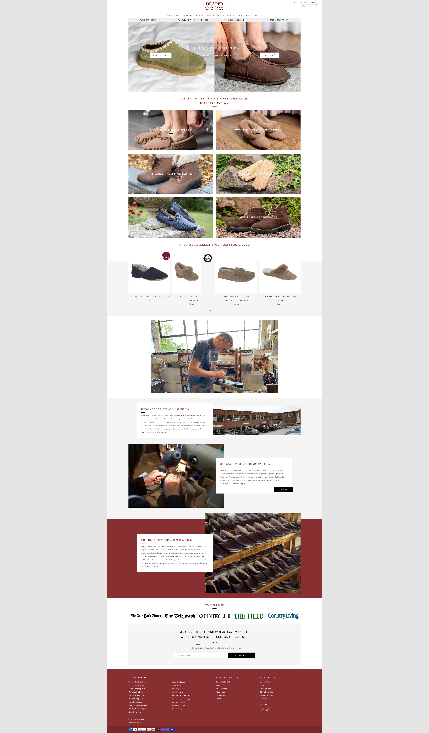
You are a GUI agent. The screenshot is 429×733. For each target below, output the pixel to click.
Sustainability (220, 695)
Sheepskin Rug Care (266, 695)
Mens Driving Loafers (179, 705)
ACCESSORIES (244, 15)
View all (214, 310)
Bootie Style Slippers (135, 702)
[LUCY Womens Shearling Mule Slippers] (280, 272)
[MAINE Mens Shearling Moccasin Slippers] (236, 272)
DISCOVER (258, 15)
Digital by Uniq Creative (134, 722)
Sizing (262, 685)
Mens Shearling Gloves (135, 699)
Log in (295, 3)
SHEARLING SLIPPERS (204, 15)
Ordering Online (265, 689)
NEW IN (169, 15)
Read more (282, 489)
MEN (178, 15)
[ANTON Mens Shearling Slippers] (149, 272)
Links (218, 685)
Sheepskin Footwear (135, 712)
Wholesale (263, 699)
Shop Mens (268, 55)
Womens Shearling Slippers (137, 682)
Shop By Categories (178, 709)
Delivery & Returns (266, 682)
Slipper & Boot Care (266, 692)
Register (304, 3)
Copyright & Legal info (223, 682)
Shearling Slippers (178, 689)
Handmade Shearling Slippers (182, 699)
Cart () (314, 3)
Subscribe (240, 655)
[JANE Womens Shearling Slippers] (193, 272)
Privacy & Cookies (222, 689)
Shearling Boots (177, 692)
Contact (218, 699)
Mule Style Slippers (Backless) (138, 705)
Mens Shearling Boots (135, 692)
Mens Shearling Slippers (136, 685)
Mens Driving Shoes (178, 702)
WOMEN (187, 15)
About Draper (220, 692)
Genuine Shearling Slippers (181, 695)
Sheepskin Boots (177, 685)
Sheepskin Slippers (178, 682)
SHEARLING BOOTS (225, 15)
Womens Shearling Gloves (136, 695)
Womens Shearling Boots (136, 689)
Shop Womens (159, 55)
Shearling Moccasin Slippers (137, 709)
